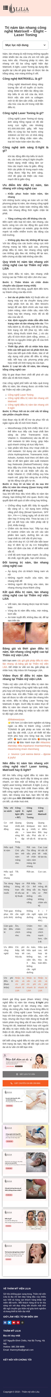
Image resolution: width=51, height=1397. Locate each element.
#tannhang (33, 749)
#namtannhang (42, 746)
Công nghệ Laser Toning (20, 395)
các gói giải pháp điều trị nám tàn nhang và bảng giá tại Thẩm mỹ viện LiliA (25, 663)
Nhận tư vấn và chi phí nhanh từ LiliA (19, 984)
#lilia (20, 746)
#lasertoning (14, 749)
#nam (24, 749)
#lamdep (12, 746)
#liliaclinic (45, 742)
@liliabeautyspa (16, 719)
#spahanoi (28, 746)
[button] (45, 45)
